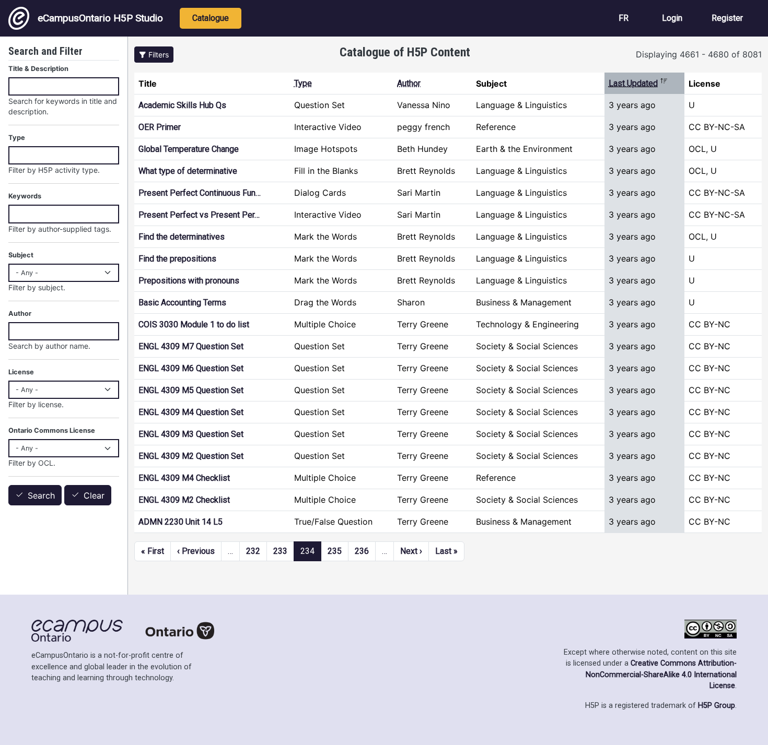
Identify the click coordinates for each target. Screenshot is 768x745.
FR (624, 18)
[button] (153, 54)
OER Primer (159, 127)
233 (280, 551)
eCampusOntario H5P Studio (100, 18)
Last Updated (638, 83)
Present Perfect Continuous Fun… (199, 193)
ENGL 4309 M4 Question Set (190, 412)
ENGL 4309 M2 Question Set (190, 456)
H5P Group (716, 705)
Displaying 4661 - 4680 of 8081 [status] (699, 54)
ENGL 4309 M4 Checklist (184, 478)
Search (41, 495)
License (21, 372)
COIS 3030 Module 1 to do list (193, 324)
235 (335, 551)
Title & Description (38, 69)
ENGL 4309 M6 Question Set (190, 368)
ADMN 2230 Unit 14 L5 (180, 522)
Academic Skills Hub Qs (182, 105)
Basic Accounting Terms (182, 303)
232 (253, 551)
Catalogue (210, 18)
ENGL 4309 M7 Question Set (190, 346)
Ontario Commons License (51, 430)
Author (409, 83)
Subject (20, 255)
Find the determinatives (181, 237)
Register (727, 18)
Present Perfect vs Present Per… (199, 215)
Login (672, 18)
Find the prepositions (177, 259)
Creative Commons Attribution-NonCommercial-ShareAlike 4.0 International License (661, 674)
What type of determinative (187, 171)
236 (362, 551)
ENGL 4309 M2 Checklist (184, 500)
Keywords (24, 196)
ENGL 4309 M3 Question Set (190, 434)
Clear (94, 495)
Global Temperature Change (188, 149)
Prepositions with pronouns (188, 281)
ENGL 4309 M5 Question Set (190, 390)
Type (303, 83)
